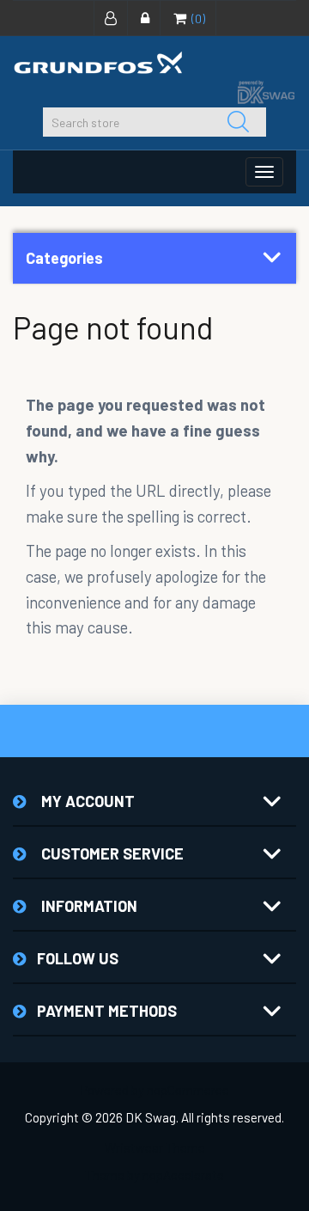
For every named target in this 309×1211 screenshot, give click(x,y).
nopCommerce (188, 1090)
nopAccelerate (183, 1175)
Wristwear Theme (155, 1147)
